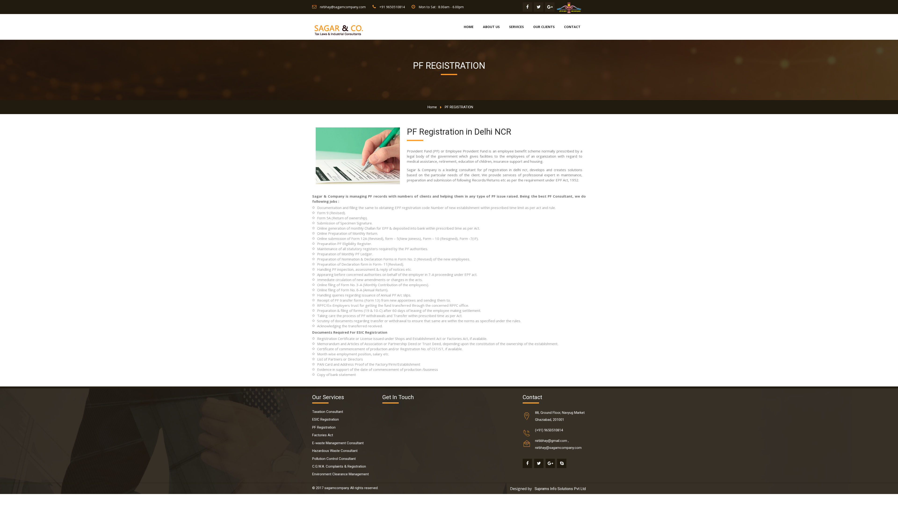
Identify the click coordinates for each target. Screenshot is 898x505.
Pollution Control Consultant (334, 459)
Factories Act (322, 435)
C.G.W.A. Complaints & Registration (339, 466)
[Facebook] (527, 7)
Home (469, 27)
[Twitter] (538, 7)
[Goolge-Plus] (549, 7)
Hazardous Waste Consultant (335, 451)
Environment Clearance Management (340, 474)
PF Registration (324, 427)
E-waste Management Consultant (338, 443)
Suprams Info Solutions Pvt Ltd (560, 489)
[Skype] (561, 463)
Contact (572, 27)
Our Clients (544, 27)
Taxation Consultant (327, 412)
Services (516, 27)
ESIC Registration (325, 419)
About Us (491, 27)
